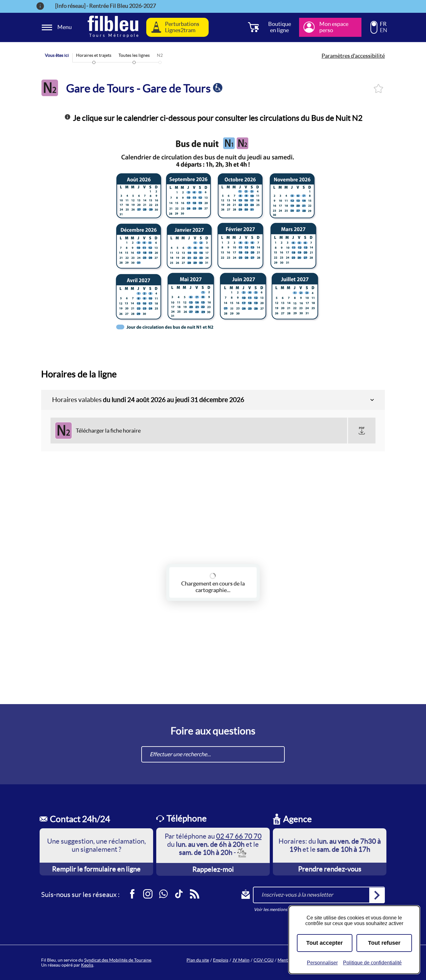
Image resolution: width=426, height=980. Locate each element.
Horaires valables (148, 399)
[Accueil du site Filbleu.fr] (113, 27)
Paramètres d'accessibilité (353, 56)
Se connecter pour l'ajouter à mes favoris (378, 88)
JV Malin (240, 960)
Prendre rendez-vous (329, 869)
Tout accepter (324, 943)
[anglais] (373, 30)
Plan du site (197, 960)
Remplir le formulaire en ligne (96, 869)
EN (383, 30)
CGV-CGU (264, 960)
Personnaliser (322, 962)
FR (383, 24)
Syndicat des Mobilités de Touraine (117, 960)
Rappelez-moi (213, 869)
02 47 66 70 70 (239, 836)
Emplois (220, 960)
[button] (361, 430)
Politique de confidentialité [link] (372, 962)
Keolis (87, 965)
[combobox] (213, 754)
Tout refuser (384, 943)
